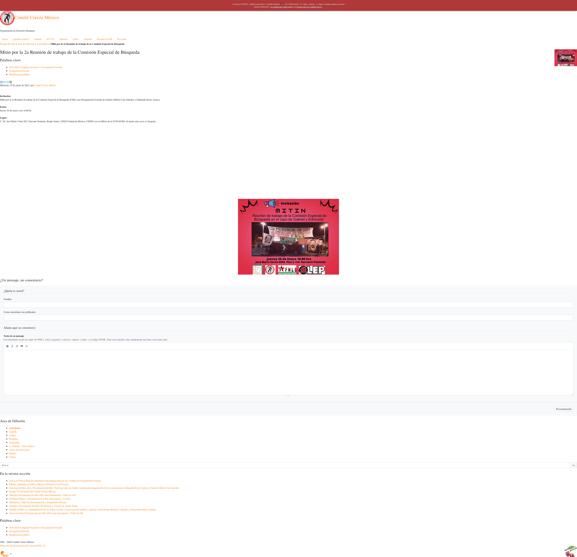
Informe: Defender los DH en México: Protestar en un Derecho (39, 484)
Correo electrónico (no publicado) (20, 312)
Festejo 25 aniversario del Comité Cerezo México (32, 491)
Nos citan (121, 39)
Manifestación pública (19, 74)
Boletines (13, 438)
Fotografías (14, 442)
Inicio (5, 39)
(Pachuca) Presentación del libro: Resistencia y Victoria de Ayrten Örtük (43, 505)
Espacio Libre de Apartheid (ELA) (309, 7)
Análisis (38, 39)
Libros (76, 39)
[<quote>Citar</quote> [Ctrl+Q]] (21, 346)
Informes (64, 39)
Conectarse (20, 545)
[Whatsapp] (7, 81)
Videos (12, 456)
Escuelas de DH (104, 39)
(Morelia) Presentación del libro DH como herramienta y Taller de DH (42, 495)
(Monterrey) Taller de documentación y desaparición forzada (37, 502)
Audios (12, 435)
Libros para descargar (19, 449)
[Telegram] (4, 81)
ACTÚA (50, 39)
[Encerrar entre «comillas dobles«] (26, 346)
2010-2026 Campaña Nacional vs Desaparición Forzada (35, 67)
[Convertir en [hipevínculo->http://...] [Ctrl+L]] (17, 346)
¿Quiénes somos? (21, 39)
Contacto (31, 545)
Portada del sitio (7, 43)
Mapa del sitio (6, 545)
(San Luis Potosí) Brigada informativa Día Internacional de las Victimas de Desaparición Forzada (55, 480)
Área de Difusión (26, 43)
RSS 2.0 (41, 545)
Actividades (42, 43)
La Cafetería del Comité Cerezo (281, 7)
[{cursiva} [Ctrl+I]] (12, 346)
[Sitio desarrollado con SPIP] (5, 553)
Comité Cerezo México (36, 17)
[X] (10, 81)
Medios (12, 453)
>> (573, 465)
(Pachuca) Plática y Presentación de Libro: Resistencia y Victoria (39, 498)
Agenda (13, 431)
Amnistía (88, 39)
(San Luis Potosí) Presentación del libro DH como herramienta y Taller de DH (46, 513)
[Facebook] (1, 81)
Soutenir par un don (569, 549)
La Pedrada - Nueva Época (22, 446)
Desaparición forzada (19, 70)
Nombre (7, 299)
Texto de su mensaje (14, 336)
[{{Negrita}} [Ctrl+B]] (7, 346)
